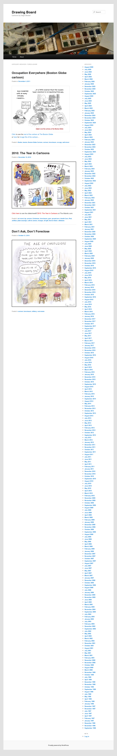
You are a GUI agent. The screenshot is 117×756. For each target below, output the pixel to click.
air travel (21, 218)
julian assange (22, 220)
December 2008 (90, 524)
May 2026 (88, 74)
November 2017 (90, 321)
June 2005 (88, 600)
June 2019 (88, 275)
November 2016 (90, 350)
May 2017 (88, 336)
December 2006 (90, 580)
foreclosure (52, 142)
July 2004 (88, 614)
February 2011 (89, 466)
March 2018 (89, 311)
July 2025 (88, 98)
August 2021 (89, 212)
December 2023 (90, 144)
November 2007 (90, 556)
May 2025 (88, 103)
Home (14, 57)
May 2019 (88, 277)
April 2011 (88, 464)
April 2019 (88, 280)
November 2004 (90, 609)
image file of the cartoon (29, 137)
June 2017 (88, 333)
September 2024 (90, 122)
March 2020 (89, 253)
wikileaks (61, 220)
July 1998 (88, 694)
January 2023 (89, 171)
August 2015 (89, 386)
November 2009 (90, 500)
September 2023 (90, 152)
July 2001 (88, 650)
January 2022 (89, 200)
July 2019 (88, 273)
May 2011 (88, 462)
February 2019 (89, 285)
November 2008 (90, 527)
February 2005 (89, 607)
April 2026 (88, 77)
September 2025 (90, 93)
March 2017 (89, 340)
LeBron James (32, 220)
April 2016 (88, 367)
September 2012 (90, 435)
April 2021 (88, 222)
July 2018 (88, 302)
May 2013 (88, 423)
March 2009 (89, 517)
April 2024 (88, 135)
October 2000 (89, 665)
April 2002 (88, 636)
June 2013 (88, 420)
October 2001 (89, 645)
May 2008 (88, 541)
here (15, 137)
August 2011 (89, 454)
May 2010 (88, 488)
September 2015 (90, 384)
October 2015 (89, 382)
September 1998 (90, 689)
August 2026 (89, 67)
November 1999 (90, 672)
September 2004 (90, 612)
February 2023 (89, 169)
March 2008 (89, 546)
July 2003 (88, 621)
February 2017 (89, 343)
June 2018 (88, 304)
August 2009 (89, 507)
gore (49, 218)
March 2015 (89, 391)
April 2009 (88, 515)
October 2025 (89, 91)
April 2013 (88, 425)
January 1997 (89, 721)
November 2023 (90, 147)
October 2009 (89, 503)
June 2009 (88, 512)
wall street (65, 142)
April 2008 (88, 544)
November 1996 (90, 725)
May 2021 (88, 219)
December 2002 (90, 626)
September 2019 (90, 268)
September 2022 (90, 181)
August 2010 (89, 481)
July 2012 (88, 437)
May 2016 (88, 365)
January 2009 (89, 522)
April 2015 (88, 389)
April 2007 (88, 573)
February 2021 (89, 227)
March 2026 (89, 79)
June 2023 (88, 159)
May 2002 (88, 633)
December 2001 (90, 643)
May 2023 (88, 161)
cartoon (45, 142)
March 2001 (89, 655)
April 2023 (88, 164)
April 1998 (88, 699)
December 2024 (90, 115)
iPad (70, 218)
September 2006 (90, 585)
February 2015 (89, 394)
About (22, 57)
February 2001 (89, 658)
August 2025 (89, 96)
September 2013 (90, 413)
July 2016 (88, 360)
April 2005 (88, 602)
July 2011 (88, 457)
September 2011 (90, 452)
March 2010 (89, 493)
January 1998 (89, 704)
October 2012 (89, 432)
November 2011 (90, 447)
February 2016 (89, 372)
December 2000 (90, 660)
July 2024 (88, 127)
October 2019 (89, 265)
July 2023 (88, 156)
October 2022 (89, 178)
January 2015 (89, 396)
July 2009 (88, 510)
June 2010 (88, 486)
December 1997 (90, 706)
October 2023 (89, 149)
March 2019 (89, 282)
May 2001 (88, 653)
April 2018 (88, 309)
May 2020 (88, 248)
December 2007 (90, 554)
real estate (40, 311)
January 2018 (89, 316)
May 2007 (88, 571)
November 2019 (90, 263)
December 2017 (90, 319)
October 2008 (89, 529)
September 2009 (90, 505)
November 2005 (90, 597)
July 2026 (88, 69)
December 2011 (90, 445)
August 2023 (89, 154)
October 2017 (89, 324)
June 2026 (88, 72)
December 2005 (90, 595)
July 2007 (88, 566)
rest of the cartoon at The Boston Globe (38, 134)
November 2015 (90, 379)
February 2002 (89, 641)
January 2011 (89, 469)
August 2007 (89, 563)
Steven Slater (53, 220)
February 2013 (89, 428)
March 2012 (89, 440)
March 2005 (89, 604)
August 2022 (89, 183)
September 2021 (90, 210)
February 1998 (89, 701)
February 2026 (89, 81)
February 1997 (89, 718)
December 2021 (90, 202)
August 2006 (89, 587)
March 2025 (89, 108)
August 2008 (89, 534)
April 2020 (88, 251)
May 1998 (88, 696)
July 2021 (88, 215)
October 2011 (89, 449)
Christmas (35, 218)
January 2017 (89, 345)
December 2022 (90, 173)
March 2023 (89, 166)
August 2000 (89, 667)
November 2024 (90, 118)
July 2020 (88, 244)
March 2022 (89, 195)
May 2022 (88, 190)
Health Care (64, 218)
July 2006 (88, 590)
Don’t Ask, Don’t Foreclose (30, 231)
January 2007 (89, 578)
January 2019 (89, 287)
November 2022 (90, 176)
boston (25, 142)
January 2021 (89, 229)
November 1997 (90, 709)
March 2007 (89, 575)
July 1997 (88, 711)
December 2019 (90, 261)
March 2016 (89, 369)
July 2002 (88, 631)
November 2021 (90, 205)
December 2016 (90, 348)
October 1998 (89, 687)
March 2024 (89, 137)
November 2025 (90, 89)
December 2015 (90, 377)
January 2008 (89, 551)
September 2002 (90, 629)
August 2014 (89, 401)
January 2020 (89, 258)
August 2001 (89, 648)
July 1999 (88, 677)
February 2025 (89, 110)
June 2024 (88, 130)
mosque (40, 220)
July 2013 (88, 418)
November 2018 (90, 292)
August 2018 (89, 299)
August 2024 (89, 125)
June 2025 (88, 101)
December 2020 (90, 231)
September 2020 (90, 239)
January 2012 (89, 442)
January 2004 (89, 619)
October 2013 (89, 411)
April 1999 (88, 679)
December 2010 (90, 471)
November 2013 (90, 408)
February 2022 (89, 198)
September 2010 (90, 478)
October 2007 (89, 558)
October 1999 (89, 675)
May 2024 (88, 132)
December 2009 (90, 498)
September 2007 (90, 561)
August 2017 (89, 328)
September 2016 (90, 355)
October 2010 (89, 476)
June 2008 (88, 539)
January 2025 (89, 113)
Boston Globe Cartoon (35, 142)
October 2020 (89, 236)
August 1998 (89, 692)
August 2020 (89, 241)
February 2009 (89, 520)
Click (14, 134)
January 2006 (89, 592)
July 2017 (88, 331)
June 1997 (88, 713)
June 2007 (88, 568)
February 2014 (89, 406)
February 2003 (89, 624)
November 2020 (90, 234)
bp (25, 218)
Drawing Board (24, 12)
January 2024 (89, 142)
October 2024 (89, 120)
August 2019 (89, 270)
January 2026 (89, 84)
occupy (59, 142)
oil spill (46, 220)
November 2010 (90, 474)
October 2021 (89, 207)
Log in (87, 736)
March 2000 (89, 670)
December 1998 (90, 682)
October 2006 (89, 583)
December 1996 (90, 723)
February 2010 (89, 495)
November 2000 (90, 662)
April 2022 (88, 193)
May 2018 (88, 307)
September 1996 (90, 728)
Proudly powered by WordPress (58, 745)
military (34, 311)
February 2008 (89, 549)
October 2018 (89, 294)
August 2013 (89, 416)
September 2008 (90, 532)
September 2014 (90, 399)
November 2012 (90, 430)
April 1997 (88, 716)
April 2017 (88, 338)
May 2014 (88, 403)
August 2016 (89, 357)
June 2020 (88, 246)
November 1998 (90, 684)
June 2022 (88, 188)
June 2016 (88, 362)
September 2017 (90, 326)
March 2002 (89, 638)
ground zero (56, 218)
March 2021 (89, 224)
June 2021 (88, 217)
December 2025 (90, 86)
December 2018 (90, 290)
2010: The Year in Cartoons (30, 153)
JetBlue (14, 220)
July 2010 (88, 483)
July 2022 (88, 186)
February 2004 (89, 616)
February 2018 (89, 314)
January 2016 (89, 374)
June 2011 (88, 459)
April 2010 (88, 491)
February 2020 (89, 256)
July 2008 (88, 537)
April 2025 (88, 106)
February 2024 (89, 139)
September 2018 (90, 297)
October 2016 (89, 353)
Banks (20, 142)
